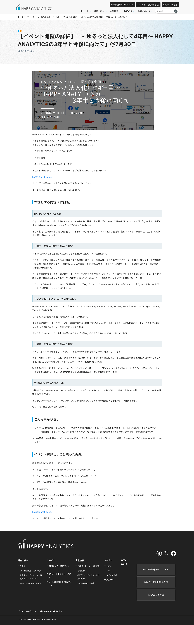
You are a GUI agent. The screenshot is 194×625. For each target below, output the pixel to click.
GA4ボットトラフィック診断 (60, 575)
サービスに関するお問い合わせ (60, 583)
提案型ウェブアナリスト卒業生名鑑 (88, 577)
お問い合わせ (124, 562)
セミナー (110, 566)
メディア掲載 (111, 575)
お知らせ (108, 560)
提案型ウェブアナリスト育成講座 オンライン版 (31, 577)
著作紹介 (81, 571)
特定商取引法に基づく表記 (51, 611)
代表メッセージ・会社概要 (88, 566)
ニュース (109, 571)
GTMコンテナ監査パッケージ (60, 567)
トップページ (23, 17)
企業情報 (79, 560)
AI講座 (22, 566)
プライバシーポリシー (27, 611)
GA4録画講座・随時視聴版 (31, 571)
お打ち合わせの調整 (85, 583)
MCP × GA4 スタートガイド (31, 583)
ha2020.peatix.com (42, 177)
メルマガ (110, 580)
